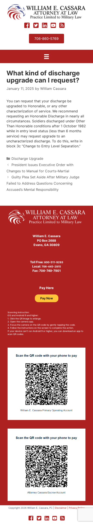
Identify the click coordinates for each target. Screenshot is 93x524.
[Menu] (46, 56)
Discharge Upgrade (27, 158)
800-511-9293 (53, 262)
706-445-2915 (51, 266)
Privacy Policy (77, 507)
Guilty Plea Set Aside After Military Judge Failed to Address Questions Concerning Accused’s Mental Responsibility (42, 183)
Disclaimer (61, 507)
